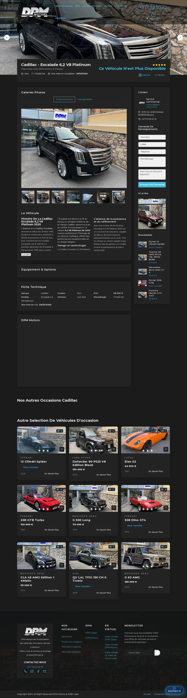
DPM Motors (91, 638)
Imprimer (146, 75)
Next (180, 37)
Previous (7, 37)
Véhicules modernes (71, 647)
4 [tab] (47, 450)
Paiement (60, 18)
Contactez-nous (162, 694)
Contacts (120, 6)
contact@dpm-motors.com (153, 105)
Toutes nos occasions (72, 642)
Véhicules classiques (71, 652)
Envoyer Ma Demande (152, 184)
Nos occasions (63, 6)
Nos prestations (92, 6)
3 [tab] (43, 450)
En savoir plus (52, 473)
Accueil (147, 694)
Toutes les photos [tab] (64, 99)
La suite (26, 254)
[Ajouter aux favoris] (61, 449)
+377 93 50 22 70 (35, 667)
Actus (108, 6)
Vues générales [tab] (84, 99)
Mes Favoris (154, 18)
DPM (77, 6)
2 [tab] (39, 450)
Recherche (67, 636)
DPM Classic (91, 633)
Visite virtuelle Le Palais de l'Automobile (111, 655)
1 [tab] (35, 450)
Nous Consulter (30, 467)
